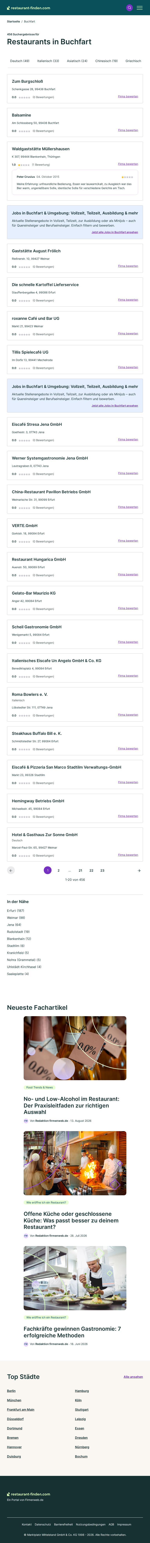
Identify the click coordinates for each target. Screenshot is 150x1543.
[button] (129, 7)
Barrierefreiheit (63, 1524)
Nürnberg (82, 1447)
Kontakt (27, 1524)
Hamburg (82, 1391)
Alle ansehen (133, 1377)
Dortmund (14, 1428)
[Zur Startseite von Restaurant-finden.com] (28, 7)
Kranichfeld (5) (18, 953)
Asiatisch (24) (77, 61)
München (14, 1400)
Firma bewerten (128, 96)
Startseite (13, 21)
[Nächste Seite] (139, 870)
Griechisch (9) (136, 61)
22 (91, 870)
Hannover (14, 1447)
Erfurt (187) (15, 911)
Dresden (81, 1438)
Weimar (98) (16, 918)
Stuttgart (81, 1409)
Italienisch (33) (48, 61)
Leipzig (80, 1419)
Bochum (81, 1456)
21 (80, 870)
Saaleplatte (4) (18, 974)
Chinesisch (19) (106, 61)
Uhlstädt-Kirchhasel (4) (24, 967)
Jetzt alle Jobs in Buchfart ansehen (115, 232)
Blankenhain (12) (19, 939)
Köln (78, 1400)
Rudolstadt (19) (18, 932)
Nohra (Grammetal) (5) (24, 960)
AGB (111, 1524)
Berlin (11, 1391)
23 (102, 870)
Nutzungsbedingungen (90, 1524)
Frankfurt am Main (20, 1409)
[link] (75, 88)
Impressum (124, 1524)
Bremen (13, 1438)
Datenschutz (43, 1524)
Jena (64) (14, 925)
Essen (79, 1428)
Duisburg (14, 1456)
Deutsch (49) (19, 61)
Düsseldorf (15, 1419)
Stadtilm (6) (16, 946)
